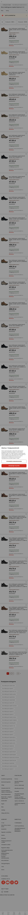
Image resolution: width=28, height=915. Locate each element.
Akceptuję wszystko (14, 466)
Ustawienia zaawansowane (14, 461)
